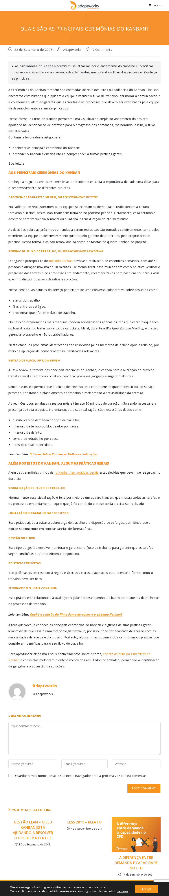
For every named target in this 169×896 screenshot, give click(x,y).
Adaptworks (72, 49)
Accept (146, 889)
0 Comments (102, 49)
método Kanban (61, 261)
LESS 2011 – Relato (84, 822)
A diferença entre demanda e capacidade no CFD (136, 863)
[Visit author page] (17, 691)
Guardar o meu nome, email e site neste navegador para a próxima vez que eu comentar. (81, 776)
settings (122, 891)
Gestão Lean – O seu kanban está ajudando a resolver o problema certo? (33, 830)
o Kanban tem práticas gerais (77, 472)
